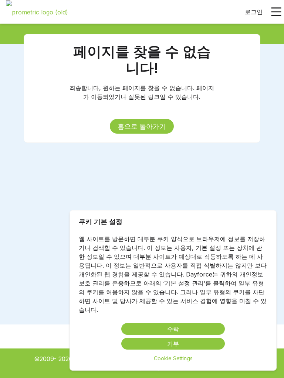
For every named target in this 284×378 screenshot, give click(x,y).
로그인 (254, 12)
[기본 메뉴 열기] (276, 12)
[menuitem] (37, 12)
